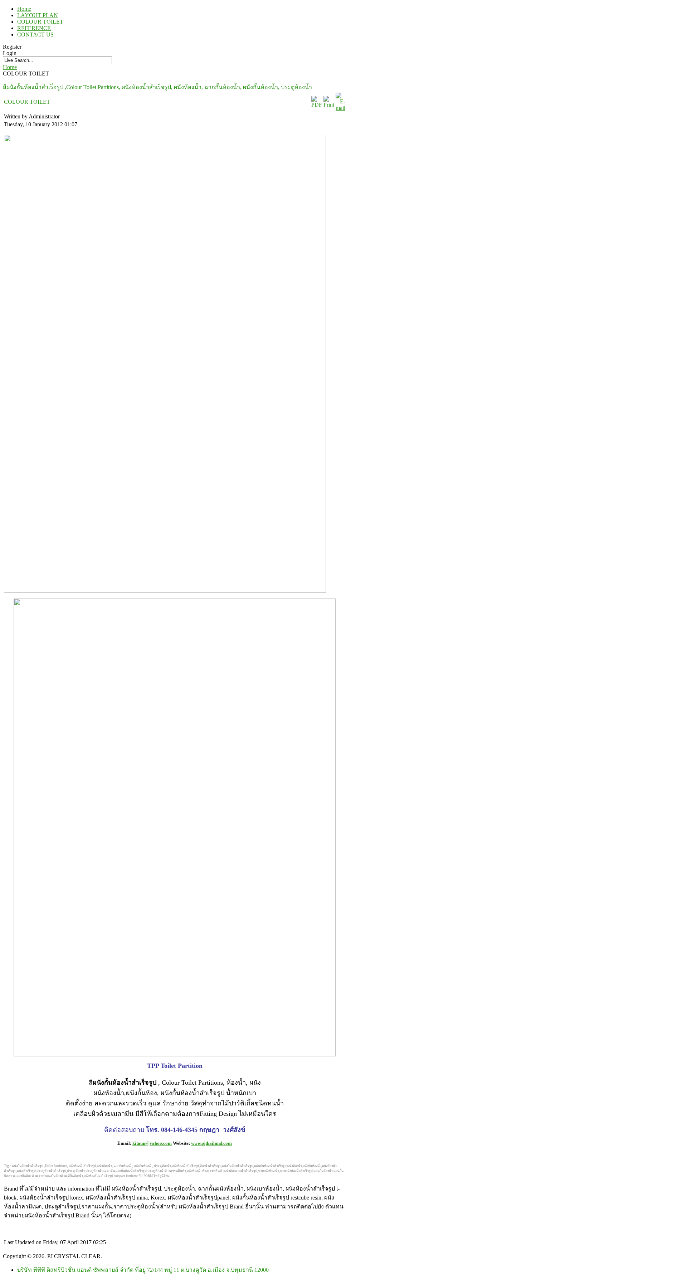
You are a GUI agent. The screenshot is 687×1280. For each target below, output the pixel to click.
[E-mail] (340, 108)
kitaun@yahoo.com (152, 1143)
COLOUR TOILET (40, 22)
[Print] (328, 105)
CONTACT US (35, 34)
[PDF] (316, 105)
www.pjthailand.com (211, 1143)
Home (24, 9)
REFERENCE (34, 28)
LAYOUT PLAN (37, 15)
